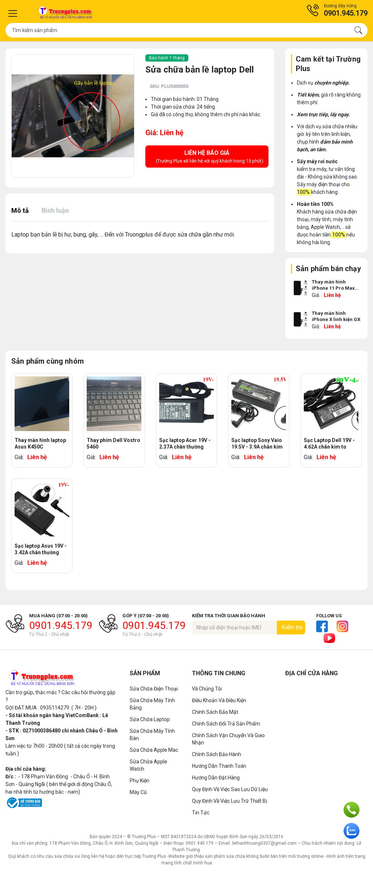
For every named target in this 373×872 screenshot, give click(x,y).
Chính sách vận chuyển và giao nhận (228, 739)
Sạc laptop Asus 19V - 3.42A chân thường (41, 549)
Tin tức (200, 813)
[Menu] (12, 13)
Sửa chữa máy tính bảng (152, 704)
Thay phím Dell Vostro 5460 (113, 443)
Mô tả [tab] (20, 210)
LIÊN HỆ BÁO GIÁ (209, 156)
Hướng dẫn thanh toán (219, 766)
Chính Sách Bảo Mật (215, 712)
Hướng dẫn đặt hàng (216, 778)
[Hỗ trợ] (351, 809)
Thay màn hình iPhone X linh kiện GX (336, 316)
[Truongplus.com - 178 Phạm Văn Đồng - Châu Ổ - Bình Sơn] (65, 13)
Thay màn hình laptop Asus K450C (40, 443)
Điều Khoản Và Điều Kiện (219, 700)
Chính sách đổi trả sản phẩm (226, 724)
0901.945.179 (61, 625)
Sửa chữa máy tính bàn (152, 734)
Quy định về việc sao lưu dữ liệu (230, 789)
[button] (337, 10)
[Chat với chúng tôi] (351, 831)
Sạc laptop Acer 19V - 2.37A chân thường (185, 443)
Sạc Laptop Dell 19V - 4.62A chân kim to (329, 443)
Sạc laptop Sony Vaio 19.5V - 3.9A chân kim (257, 443)
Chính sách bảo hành (216, 754)
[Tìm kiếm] (358, 30)
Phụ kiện (139, 780)
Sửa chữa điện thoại (154, 689)
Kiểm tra (292, 627)
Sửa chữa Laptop (150, 719)
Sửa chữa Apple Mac (154, 750)
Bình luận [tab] (55, 210)
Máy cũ (138, 792)
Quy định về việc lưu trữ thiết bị (229, 801)
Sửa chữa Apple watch (148, 765)
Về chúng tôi (207, 689)
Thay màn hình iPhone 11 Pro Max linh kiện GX (333, 285)
